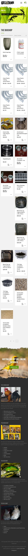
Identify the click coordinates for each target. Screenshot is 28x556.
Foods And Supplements (10, 487)
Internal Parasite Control (10, 412)
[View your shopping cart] (25, 2)
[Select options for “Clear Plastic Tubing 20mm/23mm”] (11, 113)
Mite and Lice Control (9, 411)
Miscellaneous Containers (10, 491)
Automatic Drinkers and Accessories (12, 417)
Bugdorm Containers (9, 490)
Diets (5, 526)
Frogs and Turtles (8, 450)
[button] (8, 140)
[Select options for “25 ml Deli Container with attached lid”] (11, 194)
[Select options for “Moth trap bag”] (11, 59)
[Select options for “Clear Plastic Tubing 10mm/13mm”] (11, 86)
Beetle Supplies (7, 497)
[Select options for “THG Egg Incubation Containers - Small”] (25, 274)
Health (5, 452)
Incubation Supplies (8, 485)
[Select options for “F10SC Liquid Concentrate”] (25, 57)
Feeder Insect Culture (9, 494)
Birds (5, 455)
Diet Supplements (8, 414)
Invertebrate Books (8, 493)
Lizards (5, 447)
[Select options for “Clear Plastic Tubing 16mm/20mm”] (25, 86)
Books (5, 532)
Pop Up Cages (7, 488)
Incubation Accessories (9, 415)
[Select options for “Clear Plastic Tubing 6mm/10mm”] (25, 113)
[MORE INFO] (11, 140)
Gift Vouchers (7, 456)
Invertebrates (7, 453)
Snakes (5, 449)
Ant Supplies (7, 496)
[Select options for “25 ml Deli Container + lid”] (25, 166)
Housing (6, 531)
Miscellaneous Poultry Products (11, 419)
